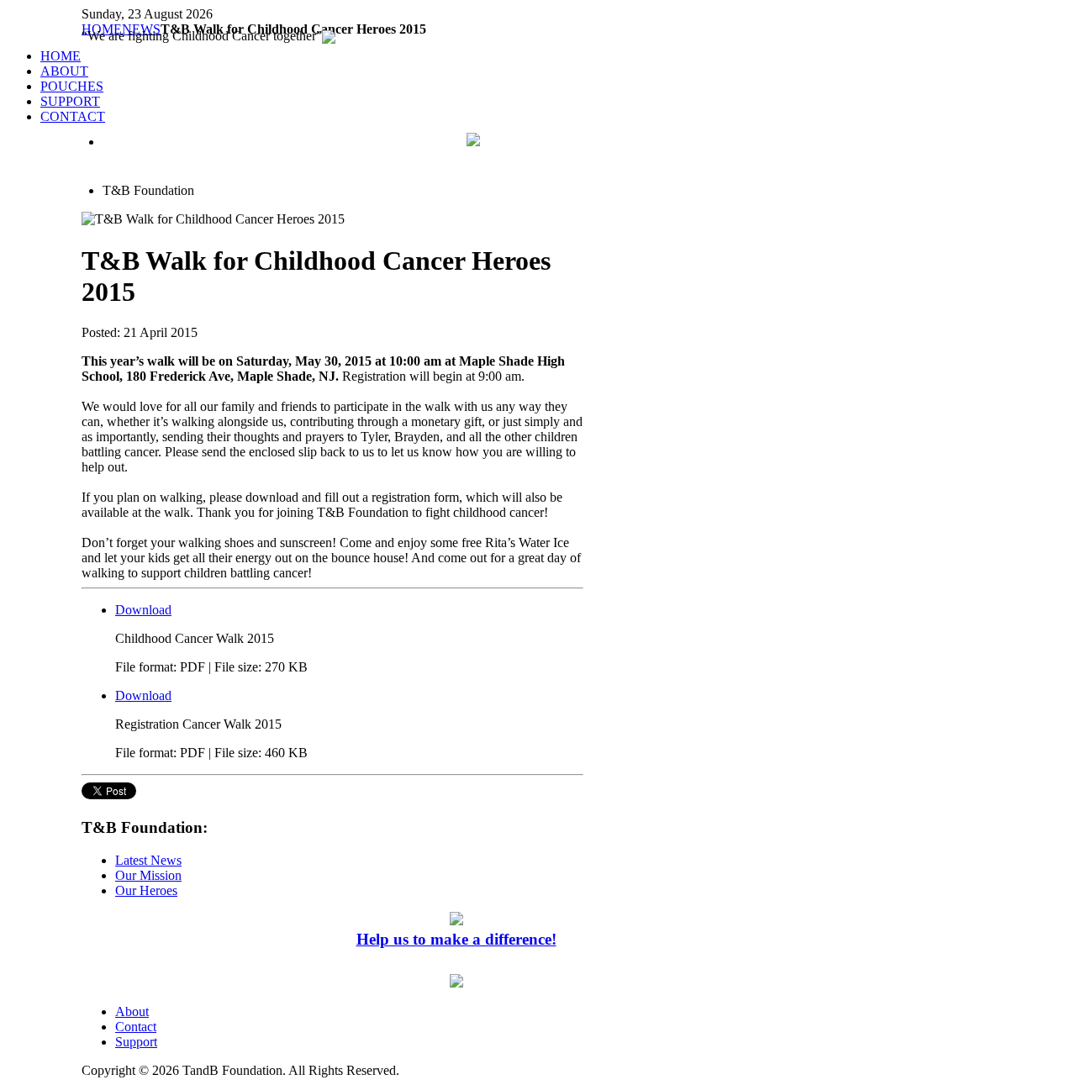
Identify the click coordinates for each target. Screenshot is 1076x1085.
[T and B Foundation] (473, 141)
